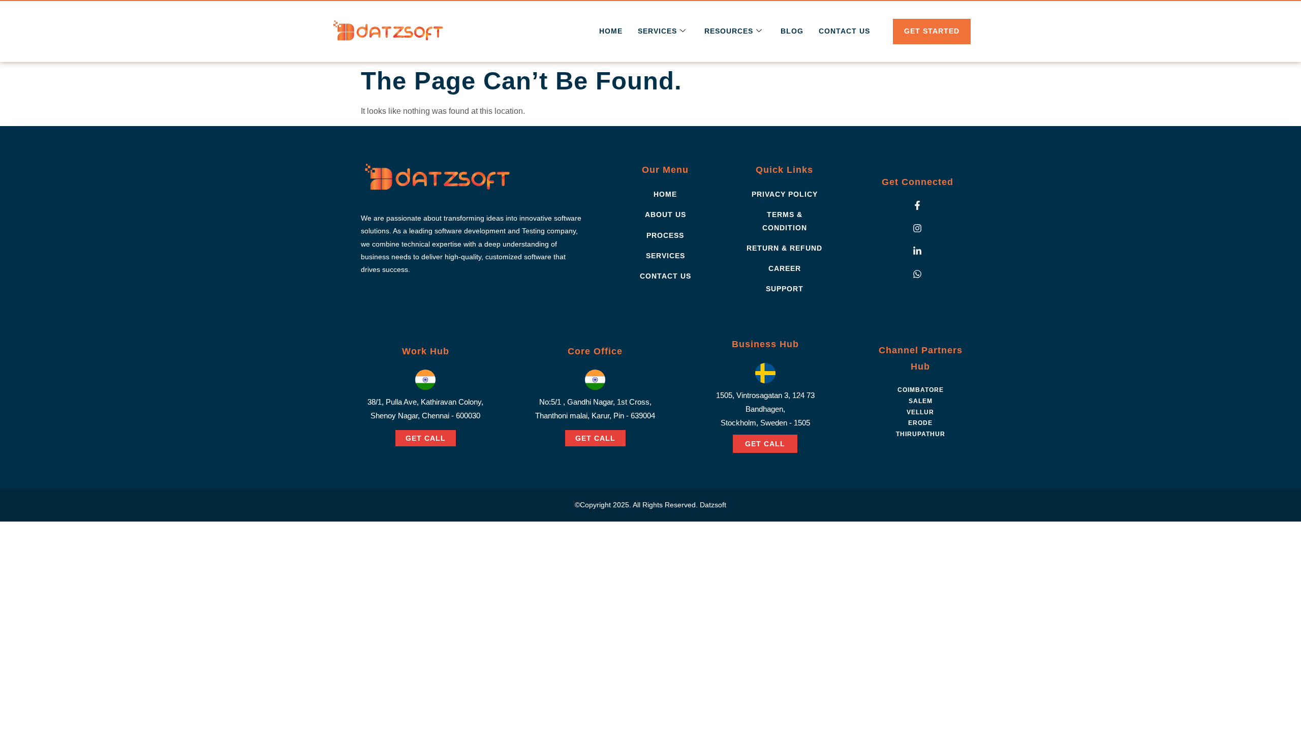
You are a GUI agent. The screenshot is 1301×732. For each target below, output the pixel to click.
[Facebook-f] (917, 205)
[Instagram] (917, 228)
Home (611, 31)
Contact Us (844, 31)
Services (657, 31)
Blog (792, 31)
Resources (728, 31)
